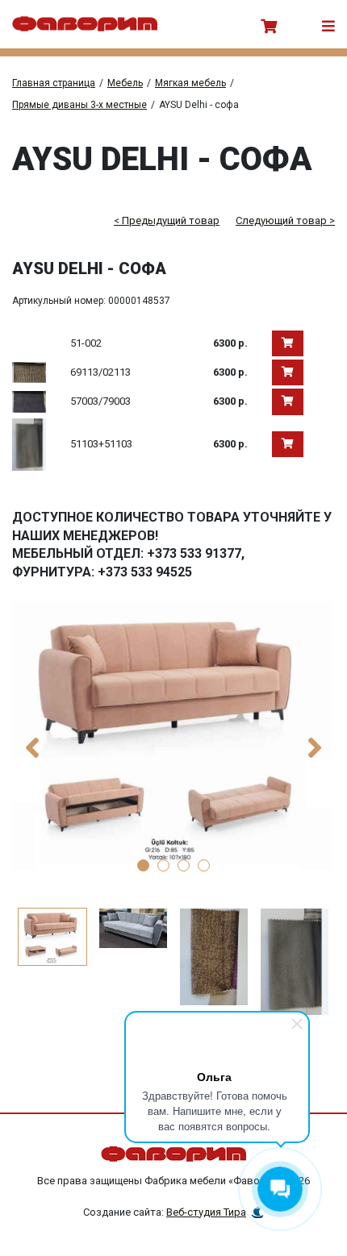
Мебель (125, 83)
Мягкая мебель (190, 83)
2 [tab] (163, 865)
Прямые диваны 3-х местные (79, 104)
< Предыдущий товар (166, 220)
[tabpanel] (173, 735)
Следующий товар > (285, 220)
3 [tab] (184, 865)
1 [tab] (143, 865)
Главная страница (53, 83)
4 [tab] (204, 865)
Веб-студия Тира (206, 1212)
